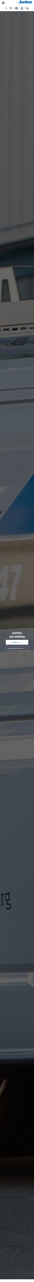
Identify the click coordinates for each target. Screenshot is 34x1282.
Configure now (15, 642)
